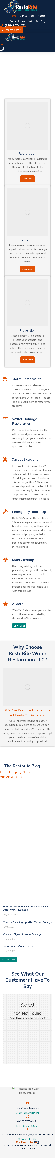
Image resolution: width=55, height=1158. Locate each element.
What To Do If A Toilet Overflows (26, 897)
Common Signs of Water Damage (22, 934)
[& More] (5, 603)
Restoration (27, 153)
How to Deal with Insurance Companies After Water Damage (26, 908)
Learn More (27, 179)
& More (17, 604)
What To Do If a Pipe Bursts (19, 946)
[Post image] (27, 803)
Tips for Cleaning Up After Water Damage (27, 922)
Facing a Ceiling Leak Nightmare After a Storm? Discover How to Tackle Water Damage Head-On (26, 832)
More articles (8, 960)
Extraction (27, 240)
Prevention (27, 330)
